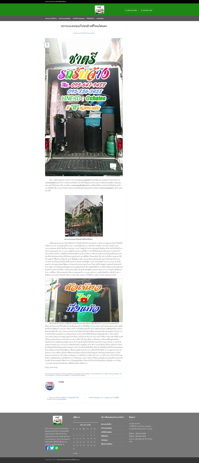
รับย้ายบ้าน (90, 18)
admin (92, 33)
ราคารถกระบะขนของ (62, 375)
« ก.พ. (75, 453)
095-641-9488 (132, 10)
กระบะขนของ (85, 374)
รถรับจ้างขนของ (79, 18)
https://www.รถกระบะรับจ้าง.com (68, 459)
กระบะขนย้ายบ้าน (96, 374)
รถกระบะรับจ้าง (51, 18)
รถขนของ (100, 18)
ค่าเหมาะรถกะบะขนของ (111, 374)
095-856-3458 (147, 10)
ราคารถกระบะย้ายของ (77, 375)
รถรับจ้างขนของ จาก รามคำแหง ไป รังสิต (103, 397)
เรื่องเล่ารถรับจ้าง (106, 444)
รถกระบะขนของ (65, 18)
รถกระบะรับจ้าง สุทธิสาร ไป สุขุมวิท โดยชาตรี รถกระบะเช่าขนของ (63, 398)
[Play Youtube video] (84, 300)
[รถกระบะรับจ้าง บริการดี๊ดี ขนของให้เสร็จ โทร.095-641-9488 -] (99, 9)
